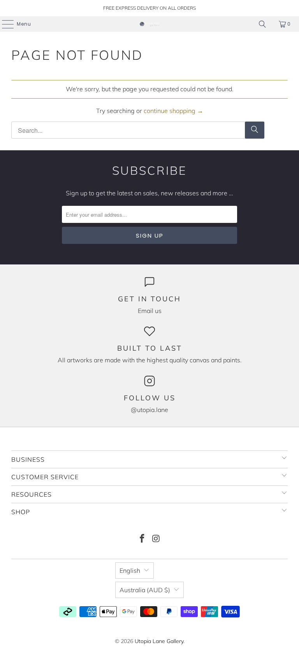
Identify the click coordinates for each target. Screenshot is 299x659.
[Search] (262, 24)
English (130, 570)
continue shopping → (173, 111)
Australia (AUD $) (145, 590)
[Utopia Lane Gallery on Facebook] (142, 539)
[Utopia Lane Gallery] (149, 24)
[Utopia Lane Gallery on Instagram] (156, 539)
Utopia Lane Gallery (159, 641)
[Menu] (4, 24)
